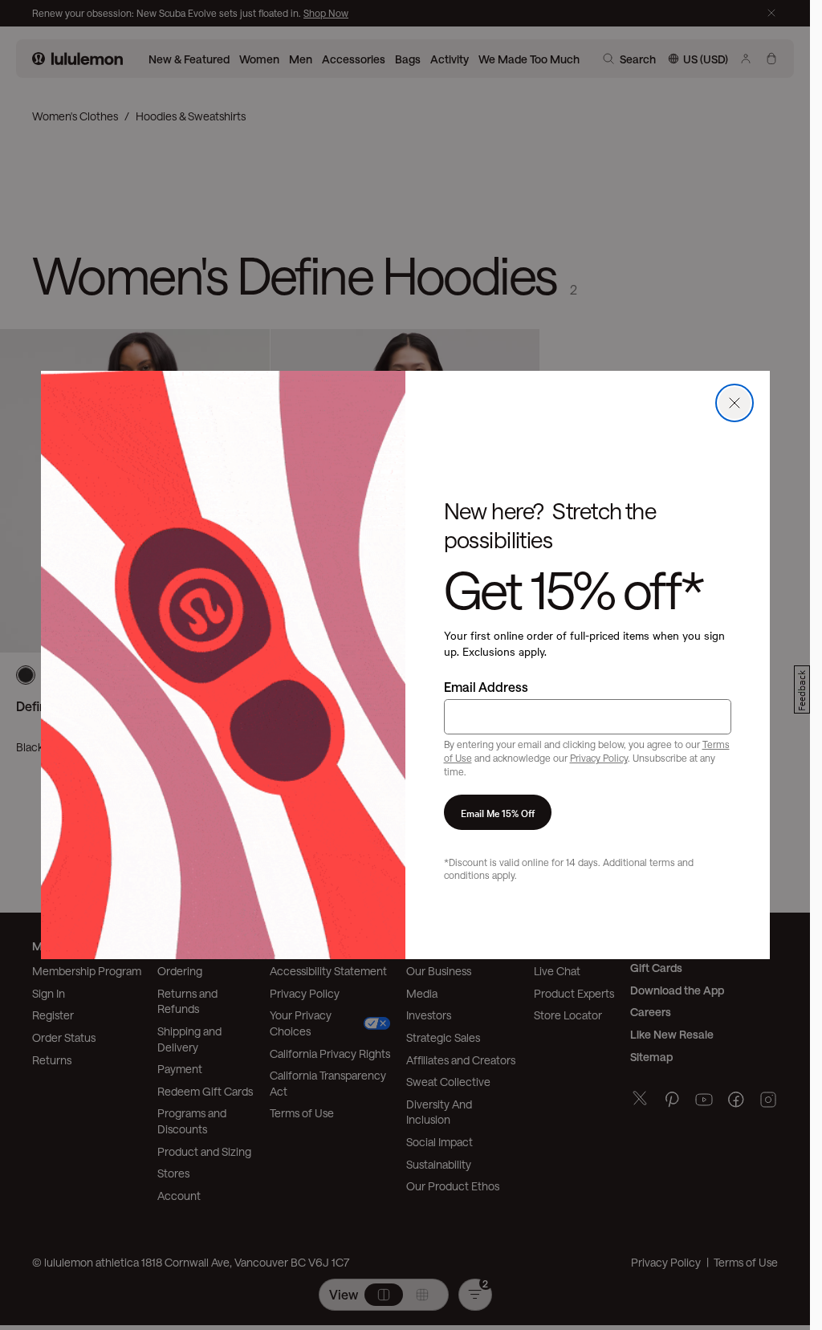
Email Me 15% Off (498, 812)
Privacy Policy (599, 757)
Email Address (486, 686)
